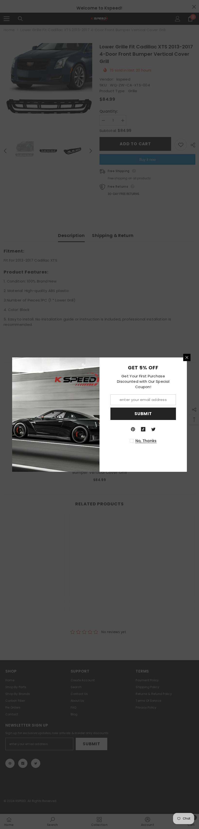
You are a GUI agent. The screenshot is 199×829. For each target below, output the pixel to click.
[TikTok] (143, 429)
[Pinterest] (133, 429)
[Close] (187, 357)
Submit (143, 414)
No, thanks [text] (146, 440)
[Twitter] (153, 429)
